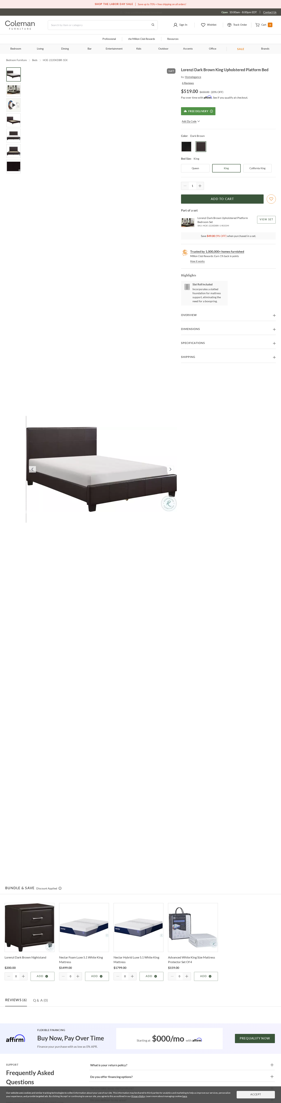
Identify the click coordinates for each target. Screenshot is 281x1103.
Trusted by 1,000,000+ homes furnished (217, 251)
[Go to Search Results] (153, 25)
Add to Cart (222, 199)
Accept (255, 1094)
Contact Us (269, 12)
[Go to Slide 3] (13, 105)
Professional (109, 39)
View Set (266, 219)
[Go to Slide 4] (13, 120)
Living (40, 48)
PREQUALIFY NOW (255, 1038)
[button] (180, 25)
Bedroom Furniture (16, 60)
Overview (189, 315)
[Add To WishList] (271, 199)
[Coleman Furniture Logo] (20, 28)
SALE (240, 49)
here (184, 1096)
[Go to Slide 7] (13, 166)
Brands (265, 48)
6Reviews (188, 83)
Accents (188, 48)
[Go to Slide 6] (13, 151)
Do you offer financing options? (111, 1077)
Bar (90, 48)
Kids (138, 48)
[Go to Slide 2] (13, 90)
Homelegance (193, 76)
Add (40, 976)
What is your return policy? (108, 1065)
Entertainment (114, 48)
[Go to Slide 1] (13, 74)
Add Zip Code (189, 121)
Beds (34, 60)
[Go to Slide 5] (13, 136)
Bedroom (15, 48)
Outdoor (163, 48)
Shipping (188, 357)
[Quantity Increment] (200, 186)
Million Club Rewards (141, 39)
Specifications (193, 343)
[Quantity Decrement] (185, 186)
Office (212, 48)
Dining (65, 48)
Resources (173, 39)
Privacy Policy (138, 1096)
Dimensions (190, 329)
